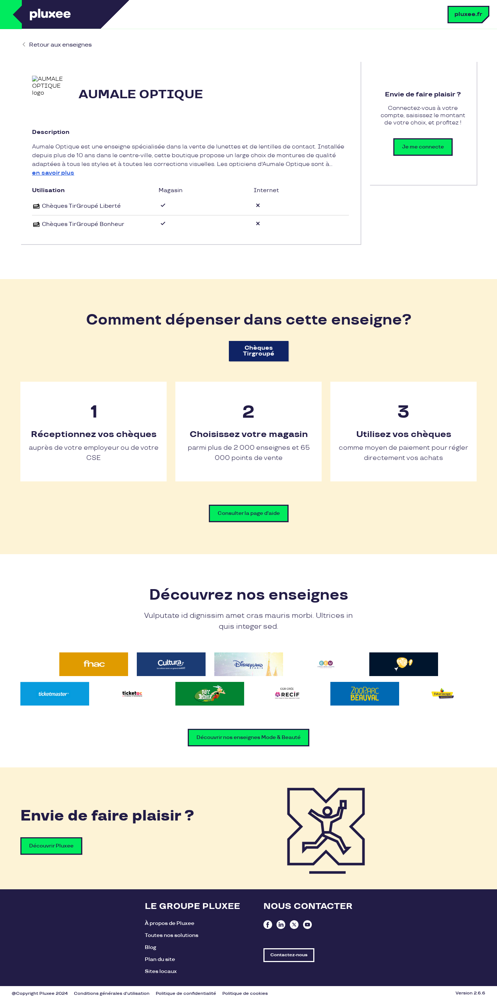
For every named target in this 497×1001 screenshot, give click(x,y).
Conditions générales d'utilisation (112, 993)
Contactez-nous (288, 955)
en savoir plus (53, 173)
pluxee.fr (468, 14)
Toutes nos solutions (171, 935)
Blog (150, 947)
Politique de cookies (245, 993)
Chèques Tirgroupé (258, 351)
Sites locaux (161, 971)
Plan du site (160, 959)
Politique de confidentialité (186, 993)
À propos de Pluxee (169, 923)
